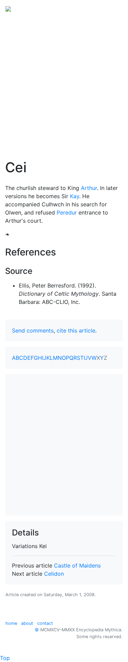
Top (5, 657)
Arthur (89, 188)
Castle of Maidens (77, 565)
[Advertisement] (64, 84)
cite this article (76, 330)
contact (45, 623)
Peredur (67, 212)
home (11, 623)
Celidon (54, 573)
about (27, 623)
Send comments (33, 330)
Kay (74, 196)
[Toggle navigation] (113, 8)
